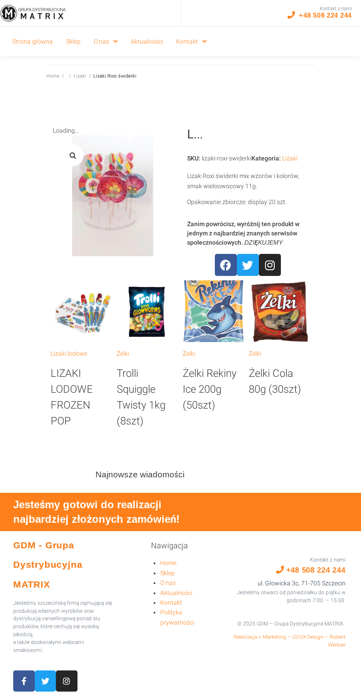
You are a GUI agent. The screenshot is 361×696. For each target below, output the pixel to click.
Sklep (167, 573)
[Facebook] (226, 265)
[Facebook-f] (24, 681)
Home (52, 76)
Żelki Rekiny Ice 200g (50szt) (209, 389)
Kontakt (171, 602)
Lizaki (80, 76)
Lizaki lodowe (69, 353)
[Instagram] (270, 265)
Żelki (123, 353)
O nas (168, 582)
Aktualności (176, 592)
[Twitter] (248, 265)
